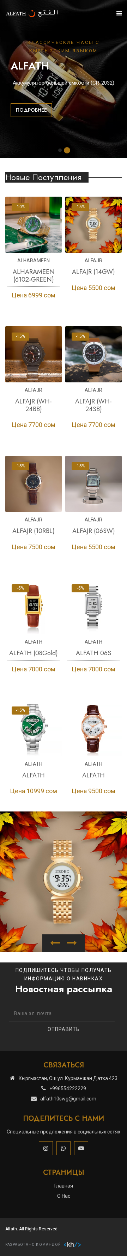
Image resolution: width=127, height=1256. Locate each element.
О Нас (63, 1196)
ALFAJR (93, 260)
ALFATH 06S (93, 653)
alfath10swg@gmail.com (68, 1099)
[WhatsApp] (63, 1148)
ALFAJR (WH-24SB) (93, 405)
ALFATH (33, 642)
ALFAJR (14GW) (93, 271)
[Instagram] (46, 1148)
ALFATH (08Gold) (33, 653)
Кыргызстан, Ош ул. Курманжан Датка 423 (68, 1078)
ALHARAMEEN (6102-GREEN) (34, 275)
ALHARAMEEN (33, 260)
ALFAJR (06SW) (93, 530)
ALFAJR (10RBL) (33, 530)
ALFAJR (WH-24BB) (33, 405)
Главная (63, 1186)
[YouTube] (81, 1148)
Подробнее (31, 109)
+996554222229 (67, 1088)
